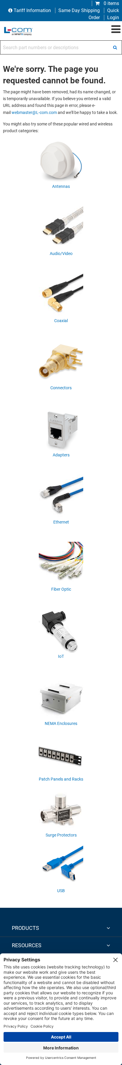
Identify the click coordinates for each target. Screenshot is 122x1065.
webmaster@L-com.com (34, 112)
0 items (110, 3)
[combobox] (61, 47)
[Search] (115, 47)
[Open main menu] (116, 29)
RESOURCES (26, 945)
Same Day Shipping (79, 10)
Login (113, 17)
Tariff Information (32, 10)
